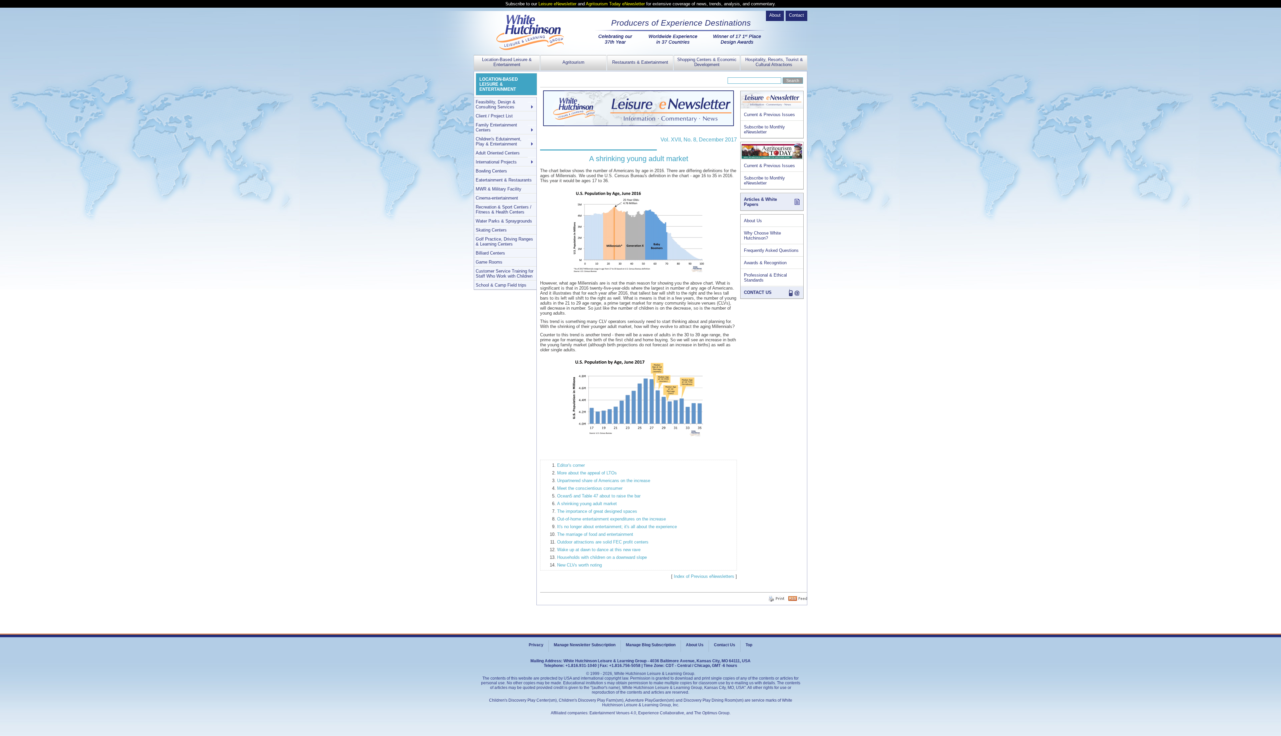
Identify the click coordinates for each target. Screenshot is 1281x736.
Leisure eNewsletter (557, 3)
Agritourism (573, 62)
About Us (753, 220)
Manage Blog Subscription (651, 645)
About (775, 15)
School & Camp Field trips (501, 285)
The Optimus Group (712, 713)
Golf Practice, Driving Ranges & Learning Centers (504, 242)
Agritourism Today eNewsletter (615, 3)
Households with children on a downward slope (602, 557)
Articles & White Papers (760, 202)
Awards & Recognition (765, 262)
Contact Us (724, 645)
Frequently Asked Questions (771, 250)
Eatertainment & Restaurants (504, 179)
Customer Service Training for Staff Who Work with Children (504, 274)
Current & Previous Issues (769, 114)
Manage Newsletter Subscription (584, 645)
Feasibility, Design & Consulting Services (495, 104)
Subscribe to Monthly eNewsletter (764, 129)
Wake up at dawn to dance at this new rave (598, 549)
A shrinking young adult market (587, 503)
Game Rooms (489, 262)
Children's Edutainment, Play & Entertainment (498, 141)
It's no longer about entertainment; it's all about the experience (617, 526)
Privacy (536, 645)
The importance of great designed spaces (597, 511)
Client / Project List (494, 115)
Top (749, 645)
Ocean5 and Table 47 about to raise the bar (598, 495)
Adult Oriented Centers (498, 152)
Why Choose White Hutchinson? (762, 236)
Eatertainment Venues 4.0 (612, 713)
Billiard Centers (490, 253)
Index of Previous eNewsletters (704, 576)
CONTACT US (758, 292)
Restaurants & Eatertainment (640, 62)
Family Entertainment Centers (496, 127)
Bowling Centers (491, 170)
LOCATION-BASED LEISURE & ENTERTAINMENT (498, 84)
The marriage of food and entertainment (595, 534)
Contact (796, 15)
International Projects (496, 161)
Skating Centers (491, 230)
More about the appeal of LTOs (587, 472)
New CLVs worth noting (579, 565)
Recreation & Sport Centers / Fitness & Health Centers (503, 210)
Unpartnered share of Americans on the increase (603, 480)
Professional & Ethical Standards (765, 278)
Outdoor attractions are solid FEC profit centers (603, 541)
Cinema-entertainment (497, 198)
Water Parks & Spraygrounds (504, 221)
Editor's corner (571, 465)
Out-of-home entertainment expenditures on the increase (611, 518)
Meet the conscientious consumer (589, 488)
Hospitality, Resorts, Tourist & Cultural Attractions (774, 62)
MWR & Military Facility (498, 189)
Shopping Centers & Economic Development (707, 62)
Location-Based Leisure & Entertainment (507, 62)
